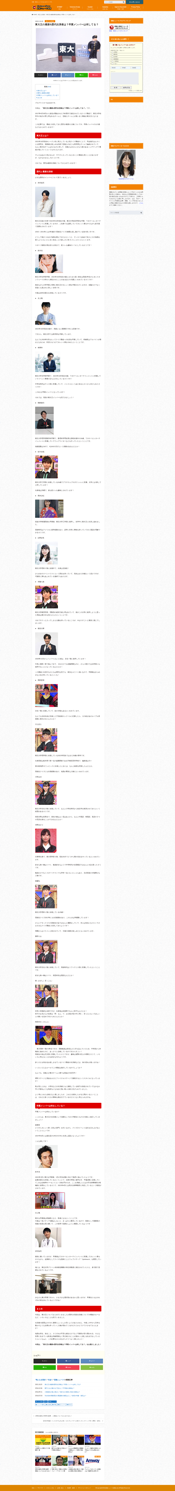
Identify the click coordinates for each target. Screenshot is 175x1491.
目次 (59, 8)
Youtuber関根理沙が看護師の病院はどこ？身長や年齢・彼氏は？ (65, 1395)
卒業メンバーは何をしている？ (47, 95)
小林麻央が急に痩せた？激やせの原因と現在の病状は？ (62, 1392)
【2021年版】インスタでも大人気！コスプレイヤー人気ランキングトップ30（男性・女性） (71, 1421)
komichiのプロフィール (126, 179)
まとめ (39, 97)
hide (49, 86)
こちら (141, 203)
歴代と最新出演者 (43, 93)
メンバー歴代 (40, 1404)
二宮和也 (116, 61)
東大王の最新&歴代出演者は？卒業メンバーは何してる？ (63, 1384)
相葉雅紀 (116, 59)
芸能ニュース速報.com (135, 90)
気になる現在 (41, 1380)
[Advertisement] (126, 122)
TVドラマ (75, 8)
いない (115, 63)
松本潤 (115, 56)
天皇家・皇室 (120, 8)
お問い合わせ (135, 2)
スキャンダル (90, 8)
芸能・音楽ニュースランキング (118, 31)
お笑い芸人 (105, 8)
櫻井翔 (115, 54)
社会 (49, 1380)
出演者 (49, 1404)
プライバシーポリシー (135, 8)
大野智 (115, 52)
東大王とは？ (41, 90)
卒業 (55, 1404)
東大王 (70, 1404)
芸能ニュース (59, 1380)
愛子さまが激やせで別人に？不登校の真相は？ (59, 1388)
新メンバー (62, 1404)
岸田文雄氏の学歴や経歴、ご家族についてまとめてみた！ (53, 1416)
